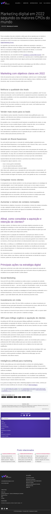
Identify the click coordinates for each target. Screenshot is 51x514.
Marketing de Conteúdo (12, 26)
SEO (2, 432)
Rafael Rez (5, 389)
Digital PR (3, 423)
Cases (2, 421)
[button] (21, 415)
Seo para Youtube (4, 436)
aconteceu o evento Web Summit (32, 54)
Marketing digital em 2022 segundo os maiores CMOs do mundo (34, 388)
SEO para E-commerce (5, 434)
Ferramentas (3, 424)
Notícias (2, 428)
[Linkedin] (2, 508)
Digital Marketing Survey (7, 42)
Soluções (17, 3)
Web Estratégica (33, 384)
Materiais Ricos (34, 3)
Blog (41, 3)
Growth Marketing (4, 426)
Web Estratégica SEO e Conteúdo (11, 388)
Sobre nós (25, 3)
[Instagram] (4, 508)
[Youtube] (7, 508)
